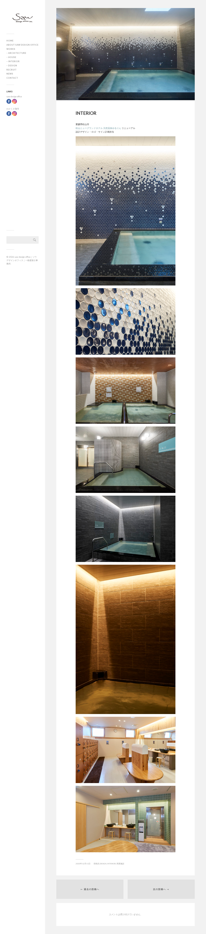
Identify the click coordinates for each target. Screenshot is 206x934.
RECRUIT (11, 69)
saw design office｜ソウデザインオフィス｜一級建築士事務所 (22, 260)
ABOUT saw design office (22, 45)
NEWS (9, 73)
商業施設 (120, 863)
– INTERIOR (13, 61)
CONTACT (12, 78)
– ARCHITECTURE (16, 53)
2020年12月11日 (83, 863)
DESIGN (103, 863)
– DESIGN (11, 65)
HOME (10, 40)
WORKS (10, 49)
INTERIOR (111, 863)
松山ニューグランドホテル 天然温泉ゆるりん (98, 128)
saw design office (14, 96)
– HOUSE (11, 57)
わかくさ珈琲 (12, 108)
